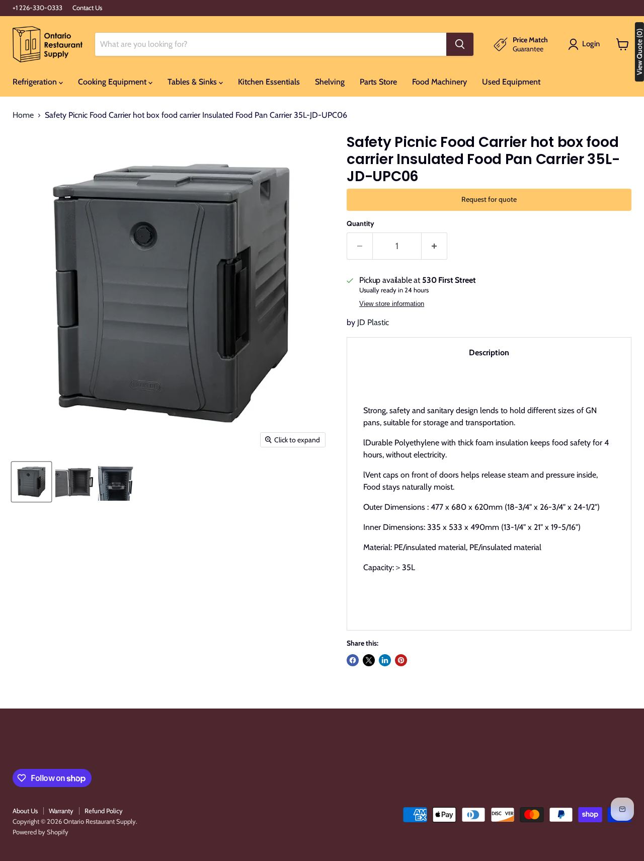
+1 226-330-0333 (37, 8)
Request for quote (489, 199)
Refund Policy (104, 811)
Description (489, 352)
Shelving (330, 82)
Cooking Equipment (113, 82)
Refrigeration (36, 82)
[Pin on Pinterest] (401, 660)
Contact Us (87, 8)
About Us (25, 811)
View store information (391, 303)
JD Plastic (373, 322)
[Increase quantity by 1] (434, 246)
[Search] (459, 44)
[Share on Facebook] (353, 660)
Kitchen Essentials (269, 82)
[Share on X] (369, 660)
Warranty (61, 811)
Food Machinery (439, 82)
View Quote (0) (639, 52)
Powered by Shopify (40, 832)
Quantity (360, 223)
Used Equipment (511, 82)
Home (23, 115)
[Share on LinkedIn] (385, 660)
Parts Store (378, 82)
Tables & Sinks (193, 82)
